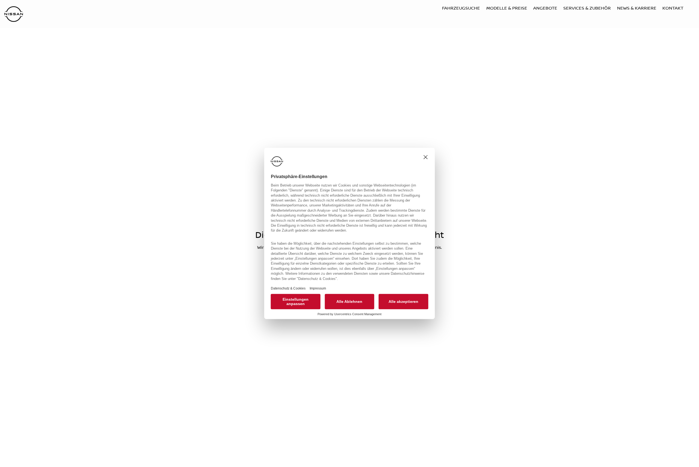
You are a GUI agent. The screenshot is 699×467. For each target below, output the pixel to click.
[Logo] (13, 14)
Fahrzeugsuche (461, 8)
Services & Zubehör (587, 8)
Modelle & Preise (506, 8)
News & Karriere (636, 8)
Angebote (545, 8)
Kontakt (672, 8)
